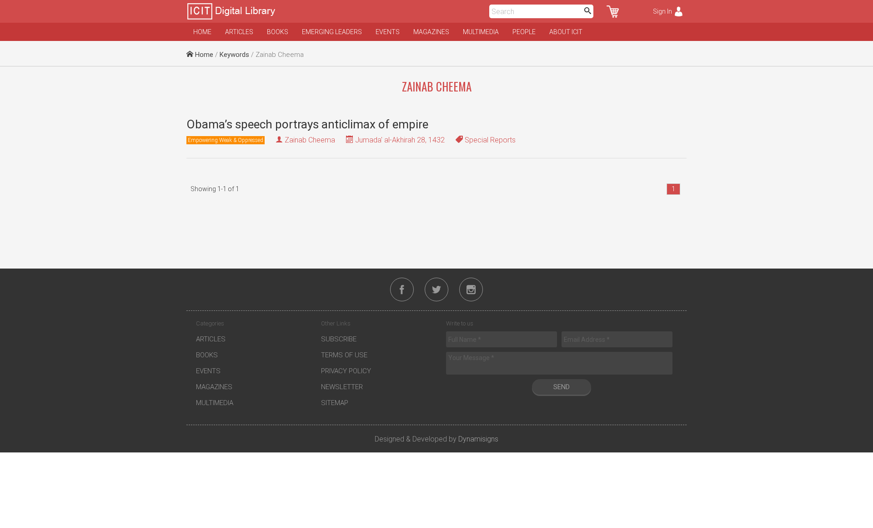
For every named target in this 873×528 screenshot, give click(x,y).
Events (388, 32)
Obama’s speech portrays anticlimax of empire (307, 124)
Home (202, 32)
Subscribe (338, 339)
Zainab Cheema (310, 140)
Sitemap (334, 403)
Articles (239, 32)
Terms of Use (344, 355)
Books (277, 32)
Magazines (431, 32)
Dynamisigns (478, 439)
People (524, 32)
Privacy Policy (346, 371)
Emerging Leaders (332, 32)
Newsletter (342, 387)
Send (561, 387)
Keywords (234, 55)
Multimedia (481, 32)
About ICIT (565, 32)
